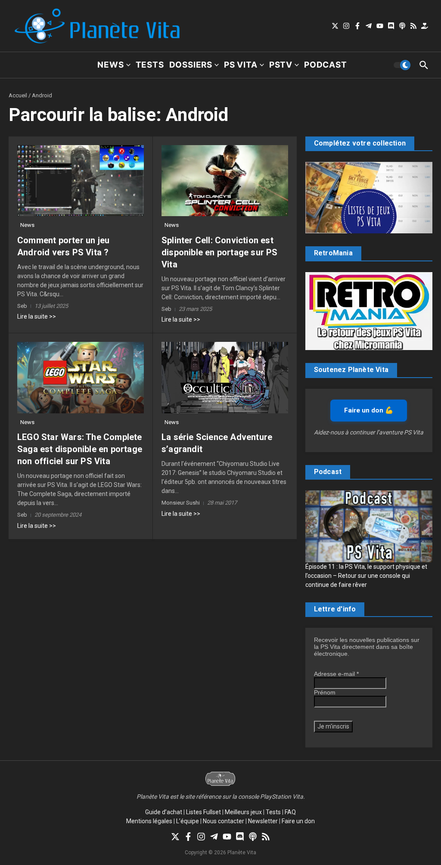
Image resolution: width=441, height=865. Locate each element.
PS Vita (241, 65)
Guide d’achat (163, 812)
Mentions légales (149, 821)
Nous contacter (223, 821)
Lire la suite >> (36, 316)
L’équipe (187, 821)
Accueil (18, 95)
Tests (150, 65)
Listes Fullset (203, 812)
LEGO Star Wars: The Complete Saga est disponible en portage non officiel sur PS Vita (79, 449)
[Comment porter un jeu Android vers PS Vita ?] (80, 180)
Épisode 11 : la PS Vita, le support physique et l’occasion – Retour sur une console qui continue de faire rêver (366, 575)
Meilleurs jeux (243, 812)
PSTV (280, 65)
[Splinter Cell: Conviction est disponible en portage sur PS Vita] (224, 180)
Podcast (325, 65)
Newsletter (263, 821)
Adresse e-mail (336, 673)
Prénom (324, 692)
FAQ (290, 812)
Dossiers (190, 65)
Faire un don (298, 821)
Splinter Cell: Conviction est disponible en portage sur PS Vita (219, 252)
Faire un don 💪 (368, 410)
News (110, 65)
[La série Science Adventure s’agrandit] (224, 377)
